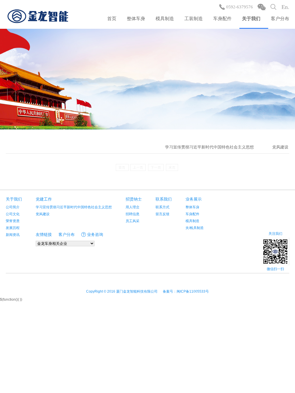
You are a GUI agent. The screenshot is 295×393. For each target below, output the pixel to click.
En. (285, 7)
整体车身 (136, 18)
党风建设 (280, 147)
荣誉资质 (13, 221)
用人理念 (132, 207)
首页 (111, 18)
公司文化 (13, 214)
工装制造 (193, 18)
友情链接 (44, 234)
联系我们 (164, 199)
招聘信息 (132, 214)
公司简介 (13, 207)
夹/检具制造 (195, 228)
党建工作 (44, 199)
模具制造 (165, 18)
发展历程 (13, 228)
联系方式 (162, 207)
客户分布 (280, 18)
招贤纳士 (134, 199)
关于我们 (251, 18)
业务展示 (194, 199)
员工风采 (132, 221)
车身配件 (222, 18)
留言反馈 (162, 214)
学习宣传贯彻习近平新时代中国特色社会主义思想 (209, 147)
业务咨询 (95, 234)
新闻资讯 (13, 235)
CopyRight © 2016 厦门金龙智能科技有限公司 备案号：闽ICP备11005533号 (147, 291)
